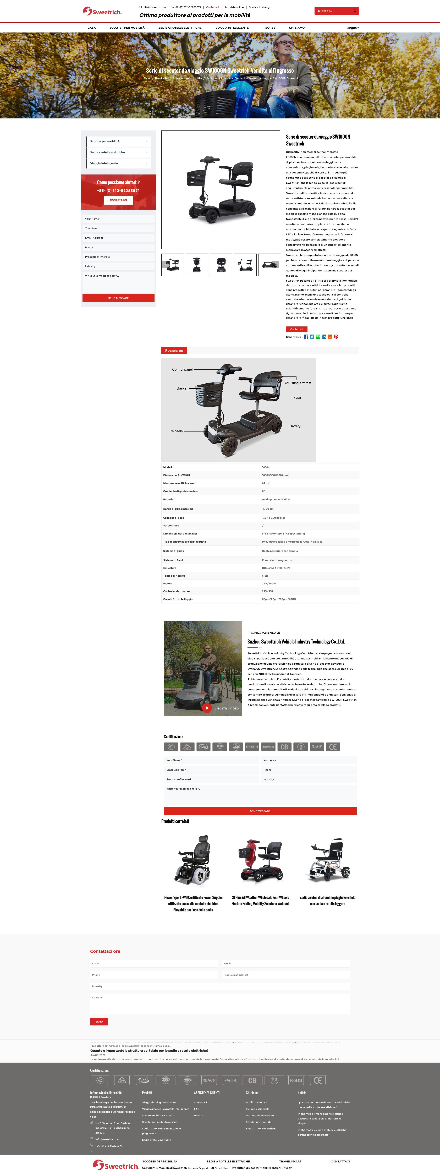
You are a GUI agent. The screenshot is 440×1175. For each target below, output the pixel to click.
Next (275, 264)
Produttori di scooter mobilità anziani (256, 1167)
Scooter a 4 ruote (218, 78)
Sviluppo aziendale (257, 1109)
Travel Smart (290, 1161)
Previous (165, 264)
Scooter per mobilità (127, 27)
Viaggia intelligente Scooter (159, 1102)
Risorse (268, 27)
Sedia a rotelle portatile (156, 1139)
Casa (92, 27)
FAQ (197, 1109)
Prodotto (161, 78)
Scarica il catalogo (260, 7)
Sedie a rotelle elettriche (180, 27)
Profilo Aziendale (256, 1102)
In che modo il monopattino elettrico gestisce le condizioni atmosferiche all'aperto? (157, 1045)
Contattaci (212, 7)
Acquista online (234, 7)
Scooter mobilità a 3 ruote (158, 1115)
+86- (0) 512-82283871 (118, 190)
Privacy (287, 1167)
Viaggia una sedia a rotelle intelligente (165, 1109)
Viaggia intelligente (232, 27)
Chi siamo (297, 27)
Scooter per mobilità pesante (160, 1122)
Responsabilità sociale (260, 1115)
